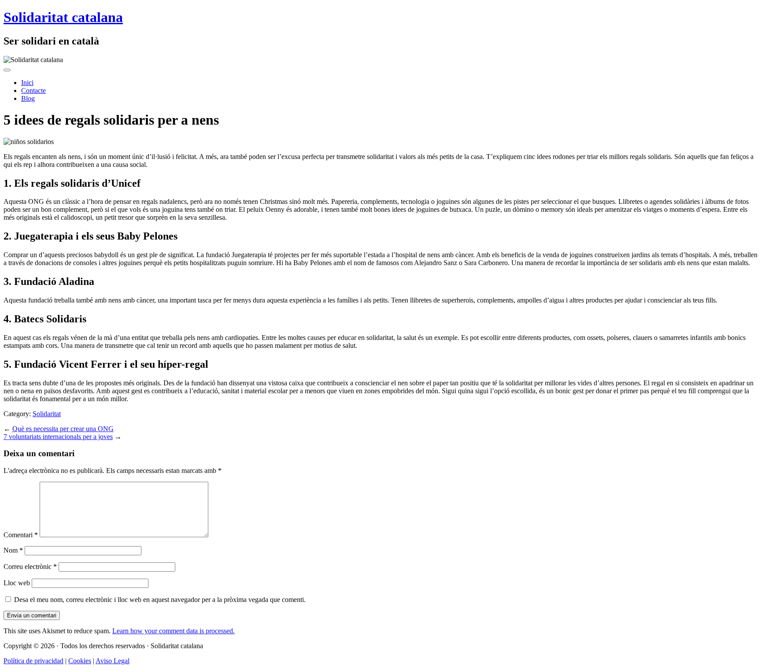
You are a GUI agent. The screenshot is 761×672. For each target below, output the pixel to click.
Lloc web (17, 583)
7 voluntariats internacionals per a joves (58, 436)
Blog (28, 98)
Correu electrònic (30, 566)
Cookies (79, 661)
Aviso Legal (112, 661)
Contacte (33, 90)
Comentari (21, 535)
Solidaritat (47, 413)
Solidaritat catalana (63, 17)
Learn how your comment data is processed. (173, 631)
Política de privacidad (33, 661)
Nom (13, 550)
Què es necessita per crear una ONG (63, 428)
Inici (27, 82)
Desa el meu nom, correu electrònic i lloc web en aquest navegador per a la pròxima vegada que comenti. (160, 599)
